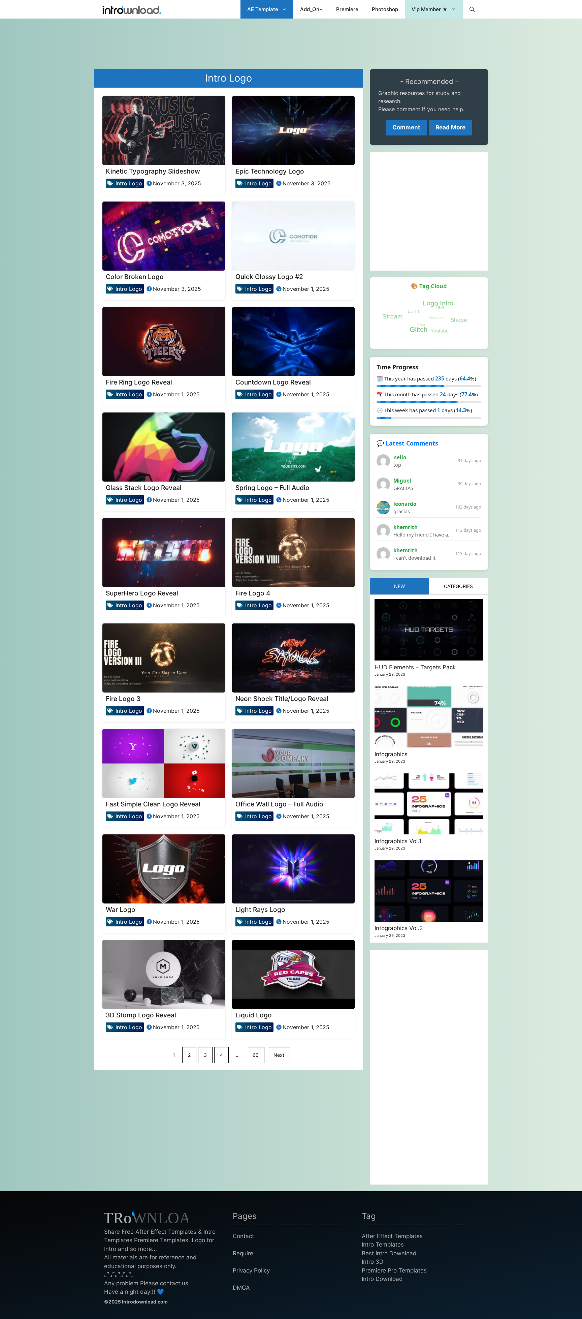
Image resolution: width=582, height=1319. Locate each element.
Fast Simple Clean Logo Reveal (153, 804)
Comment (406, 127)
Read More (450, 127)
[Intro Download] (131, 9)
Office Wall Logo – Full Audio (279, 804)
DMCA (241, 1287)
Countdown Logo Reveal (273, 382)
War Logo (120, 910)
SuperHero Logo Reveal (142, 593)
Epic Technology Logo (269, 171)
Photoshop (385, 9)
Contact (243, 1236)
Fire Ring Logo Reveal (139, 382)
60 (256, 1055)
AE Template (262, 9)
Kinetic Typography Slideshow (153, 171)
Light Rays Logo (260, 910)
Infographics (391, 754)
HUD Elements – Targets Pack (415, 667)
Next (278, 1055)
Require (243, 1253)
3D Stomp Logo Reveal (141, 1015)
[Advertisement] (291, 40)
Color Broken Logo (135, 277)
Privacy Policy (251, 1270)
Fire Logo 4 (252, 593)
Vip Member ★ (430, 9)
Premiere (347, 9)
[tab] (399, 586)
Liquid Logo (253, 1015)
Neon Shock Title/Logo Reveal (281, 699)
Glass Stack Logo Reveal (144, 488)
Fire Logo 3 (123, 699)
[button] (472, 9)
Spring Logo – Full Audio (272, 488)
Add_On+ (311, 9)
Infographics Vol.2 (399, 928)
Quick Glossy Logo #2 (269, 277)
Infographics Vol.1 (398, 841)
